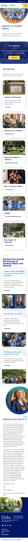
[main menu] (25, 5)
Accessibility (4, 534)
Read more (14, 57)
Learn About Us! (9, 189)
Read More (7, 290)
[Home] (8, 5)
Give (2, 532)
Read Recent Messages (11, 163)
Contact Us (4, 529)
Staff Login (20, 1)
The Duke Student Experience (13, 216)
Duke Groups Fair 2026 (12, 314)
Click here (8, 107)
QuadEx (11, 472)
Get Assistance (9, 245)
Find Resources (9, 134)
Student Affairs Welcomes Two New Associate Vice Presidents (14, 273)
